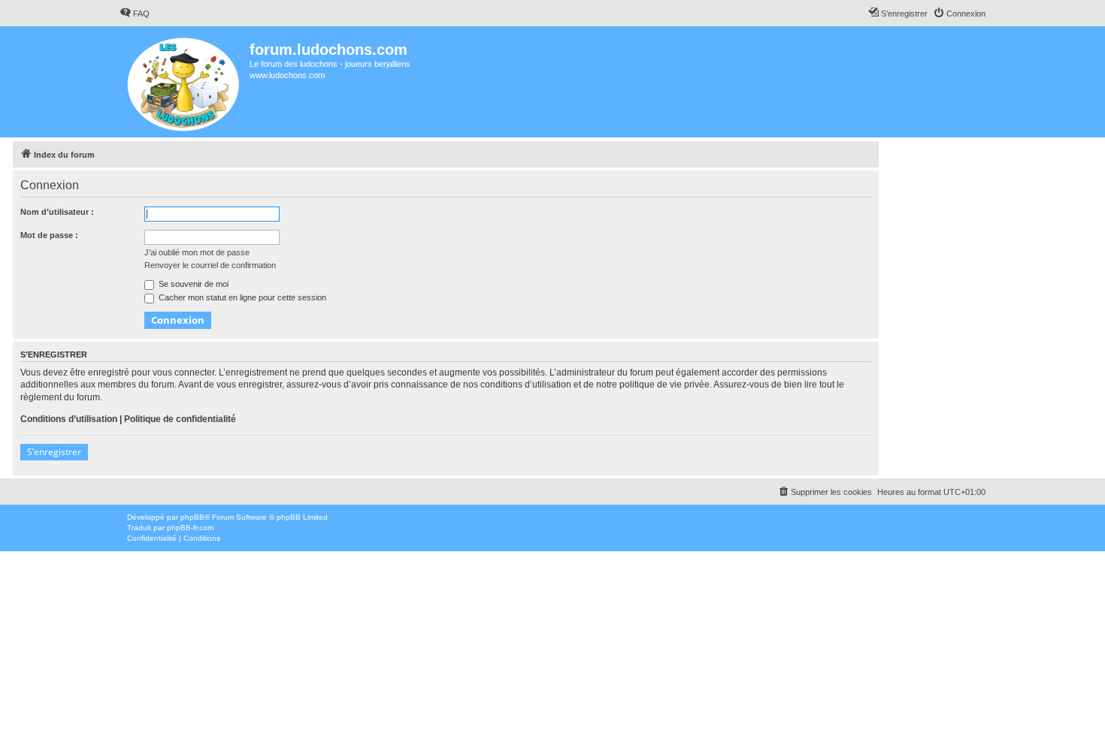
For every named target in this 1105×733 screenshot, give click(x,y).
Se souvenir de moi (192, 283)
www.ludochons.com (287, 75)
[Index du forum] (185, 82)
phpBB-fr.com (190, 527)
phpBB (192, 517)
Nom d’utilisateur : (57, 211)
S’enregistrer (54, 451)
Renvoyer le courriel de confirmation (210, 265)
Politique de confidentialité (180, 419)
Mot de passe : (49, 235)
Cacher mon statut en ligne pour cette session (241, 297)
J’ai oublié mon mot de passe (197, 252)
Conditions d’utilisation (68, 419)
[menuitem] (135, 14)
